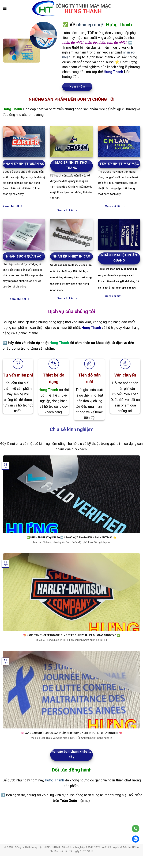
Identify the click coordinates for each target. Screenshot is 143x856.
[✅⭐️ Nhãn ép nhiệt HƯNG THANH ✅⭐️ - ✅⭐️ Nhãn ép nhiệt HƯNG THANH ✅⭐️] (71, 8)
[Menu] (5, 8)
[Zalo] (136, 839)
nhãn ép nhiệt (90, 25)
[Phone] (136, 828)
